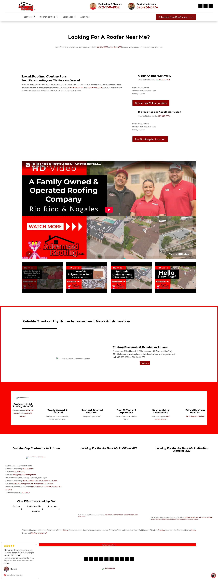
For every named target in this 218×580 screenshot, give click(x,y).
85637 (174, 519)
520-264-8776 (147, 7)
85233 (118, 514)
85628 (185, 517)
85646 (210, 517)
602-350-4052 (109, 7)
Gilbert (65, 530)
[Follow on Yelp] (101, 559)
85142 (107, 514)
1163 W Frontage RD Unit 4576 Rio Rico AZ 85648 (33, 483)
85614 (160, 519)
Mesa (194, 530)
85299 (83, 516)
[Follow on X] (132, 559)
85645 (203, 517)
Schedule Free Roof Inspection (176, 17)
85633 (167, 519)
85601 (171, 519)
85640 (188, 517)
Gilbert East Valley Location (151, 102)
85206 (110, 514)
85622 (163, 519)
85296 (132, 514)
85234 (121, 514)
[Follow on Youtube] (211, 6)
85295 (129, 514)
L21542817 (25, 493)
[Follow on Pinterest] (117, 559)
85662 (196, 517)
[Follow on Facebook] (200, 6)
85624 (178, 519)
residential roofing (76, 87)
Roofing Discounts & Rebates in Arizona (140, 347)
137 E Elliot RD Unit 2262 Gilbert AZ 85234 (40, 481)
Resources (68, 17)
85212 (114, 514)
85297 (136, 514)
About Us (84, 17)
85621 (156, 519)
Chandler (161, 530)
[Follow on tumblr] (112, 559)
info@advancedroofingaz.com (24, 475)
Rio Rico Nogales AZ (39, 533)
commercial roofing (94, 87)
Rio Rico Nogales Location (150, 139)
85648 (192, 517)
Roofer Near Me (47, 17)
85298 (79, 516)
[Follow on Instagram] (205, 6)
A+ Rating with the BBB (195, 416)
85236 (125, 514)
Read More (145, 363)
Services (28, 17)
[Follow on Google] (122, 559)
